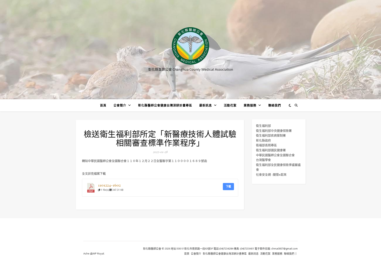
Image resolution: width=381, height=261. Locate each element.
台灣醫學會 (263, 160)
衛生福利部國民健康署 (271, 150)
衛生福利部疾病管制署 (271, 135)
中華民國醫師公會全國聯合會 (275, 155)
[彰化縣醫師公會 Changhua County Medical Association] (190, 46)
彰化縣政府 (263, 140)
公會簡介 (120, 105)
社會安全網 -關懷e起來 (271, 174)
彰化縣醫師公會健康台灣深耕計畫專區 (165, 105)
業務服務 (250, 105)
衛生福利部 (263, 126)
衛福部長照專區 (266, 145)
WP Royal (98, 253)
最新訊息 (205, 105)
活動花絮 (230, 105)
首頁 (103, 105)
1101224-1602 (109, 185)
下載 (228, 186)
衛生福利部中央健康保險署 (274, 131)
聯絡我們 (274, 105)
